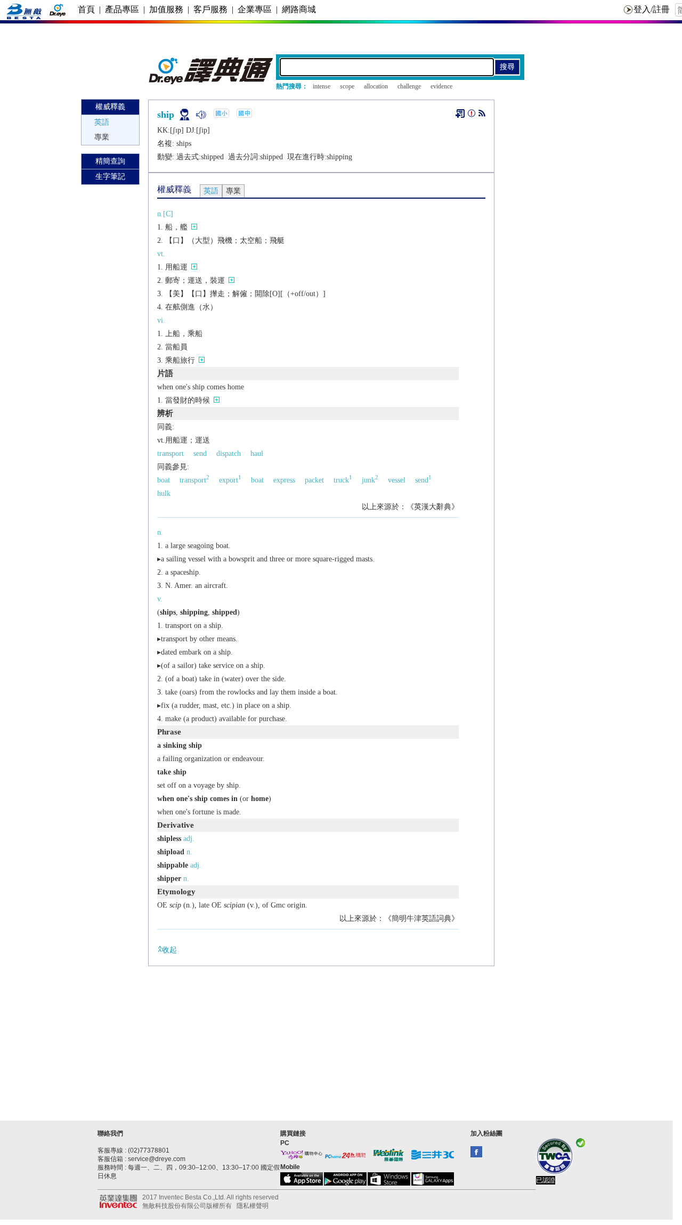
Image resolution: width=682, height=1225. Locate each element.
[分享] (481, 115)
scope (347, 86)
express (284, 480)
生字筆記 (110, 177)
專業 (101, 137)
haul (256, 454)
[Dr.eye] (211, 82)
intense (321, 86)
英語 (101, 122)
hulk (163, 493)
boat (163, 480)
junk (370, 480)
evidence (441, 86)
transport (170, 454)
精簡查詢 (110, 161)
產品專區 (122, 9)
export (230, 480)
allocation (376, 86)
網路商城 (299, 9)
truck (343, 480)
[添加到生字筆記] (460, 113)
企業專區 (254, 9)
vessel (396, 480)
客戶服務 (210, 9)
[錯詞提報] (471, 115)
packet (314, 480)
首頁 (86, 9)
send (200, 454)
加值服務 (166, 9)
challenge (409, 86)
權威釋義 (110, 107)
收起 (169, 950)
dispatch (228, 454)
